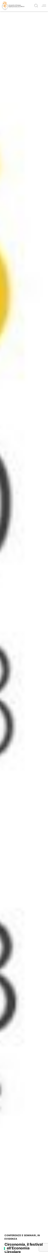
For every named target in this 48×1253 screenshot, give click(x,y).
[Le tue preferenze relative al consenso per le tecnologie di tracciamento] (4, 1248)
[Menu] (44, 6)
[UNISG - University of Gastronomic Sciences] (13, 5)
